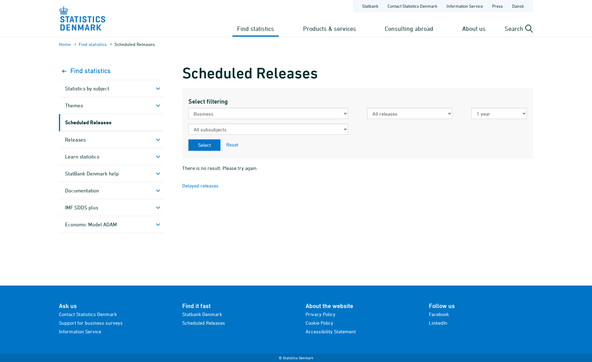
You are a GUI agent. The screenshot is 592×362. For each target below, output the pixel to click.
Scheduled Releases (88, 122)
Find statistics (255, 28)
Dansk (518, 6)
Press (497, 6)
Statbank (370, 6)
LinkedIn (438, 323)
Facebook (439, 314)
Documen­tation (82, 190)
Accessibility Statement (331, 331)
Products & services (329, 28)
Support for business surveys (91, 323)
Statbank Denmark (202, 314)
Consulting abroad (409, 28)
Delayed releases (200, 185)
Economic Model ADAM (91, 224)
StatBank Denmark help (92, 174)
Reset (232, 144)
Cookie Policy (319, 323)
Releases (75, 140)
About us (474, 28)
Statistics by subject (87, 88)
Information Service (464, 6)
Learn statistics (82, 157)
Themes (74, 105)
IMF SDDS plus (81, 207)
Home (65, 44)
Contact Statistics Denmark (412, 6)
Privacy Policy (320, 314)
